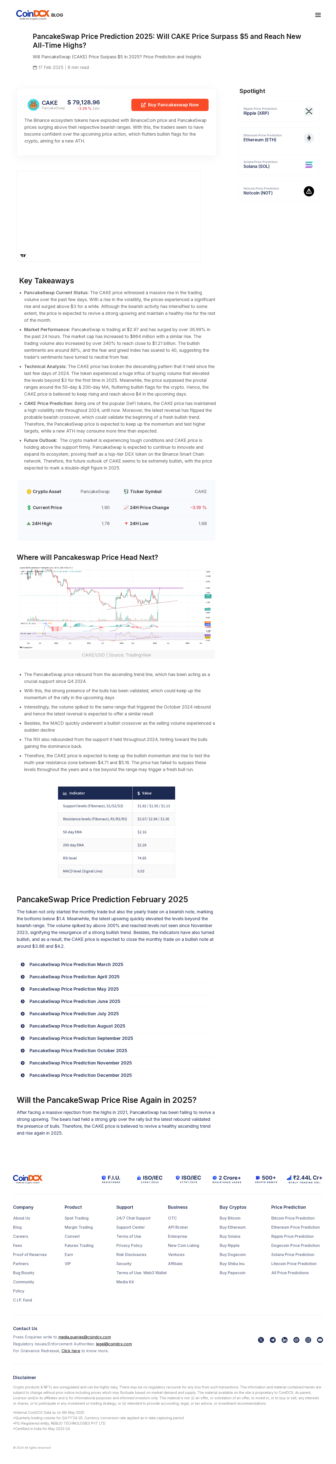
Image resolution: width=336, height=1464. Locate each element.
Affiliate (175, 1263)
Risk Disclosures (131, 1254)
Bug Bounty (23, 1272)
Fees (17, 1245)
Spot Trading (77, 1218)
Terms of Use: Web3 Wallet (141, 1272)
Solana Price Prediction (292, 1254)
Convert (72, 1236)
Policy (18, 1290)
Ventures (176, 1254)
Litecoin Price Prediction (294, 1263)
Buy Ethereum (233, 1227)
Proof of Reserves (30, 1254)
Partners (21, 1263)
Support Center (130, 1227)
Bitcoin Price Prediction (293, 1218)
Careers (20, 1236)
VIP (68, 1263)
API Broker (178, 1227)
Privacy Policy (129, 1245)
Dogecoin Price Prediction (295, 1245)
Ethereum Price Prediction (295, 1227)
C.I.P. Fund (22, 1300)
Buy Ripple (230, 1245)
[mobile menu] (318, 15)
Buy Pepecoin (232, 1272)
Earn (69, 1254)
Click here (70, 1350)
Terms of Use (128, 1236)
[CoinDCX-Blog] (39, 15)
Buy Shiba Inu (232, 1263)
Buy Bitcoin (230, 1218)
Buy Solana (230, 1236)
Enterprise (177, 1236)
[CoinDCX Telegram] (273, 1340)
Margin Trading (79, 1227)
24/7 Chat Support (133, 1218)
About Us (21, 1218)
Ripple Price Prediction (292, 1236)
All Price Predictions (290, 1272)
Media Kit (125, 1281)
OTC (172, 1218)
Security (124, 1263)
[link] (261, 1340)
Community (23, 1281)
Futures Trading (79, 1245)
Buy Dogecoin (233, 1254)
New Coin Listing (183, 1245)
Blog (17, 1227)
